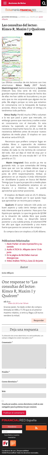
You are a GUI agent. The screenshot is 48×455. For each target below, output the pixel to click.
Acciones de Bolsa (17, 3)
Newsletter (12, 426)
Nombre (6, 371)
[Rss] (36, 428)
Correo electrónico (10, 381)
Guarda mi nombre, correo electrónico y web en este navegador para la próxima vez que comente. (22, 405)
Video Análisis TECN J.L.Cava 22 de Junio (25, 260)
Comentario (7, 342)
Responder (39, 320)
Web (4, 391)
